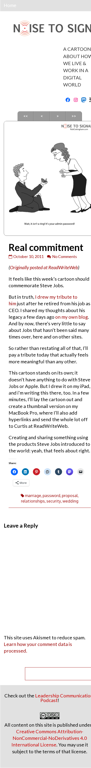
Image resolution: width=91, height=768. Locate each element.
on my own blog (71, 317)
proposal (70, 495)
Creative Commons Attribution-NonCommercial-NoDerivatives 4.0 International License (49, 738)
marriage (33, 495)
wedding (70, 501)
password (51, 495)
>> (74, 116)
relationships (33, 501)
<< (25, 116)
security (53, 501)
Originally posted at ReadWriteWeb (44, 267)
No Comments (64, 256)
